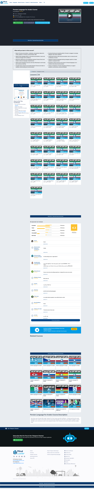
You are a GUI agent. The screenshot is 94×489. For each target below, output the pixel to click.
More (40, 2)
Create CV (27, 2)
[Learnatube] (4, 2)
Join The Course (18, 22)
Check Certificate (69, 450)
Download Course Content (42, 22)
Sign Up (86, 2)
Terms (66, 461)
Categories (15, 2)
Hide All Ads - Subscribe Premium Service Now (35, 40)
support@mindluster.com (18, 463)
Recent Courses (21, 2)
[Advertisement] (35, 32)
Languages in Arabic (40, 71)
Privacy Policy (68, 454)
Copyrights (67, 460)
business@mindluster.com (18, 460)
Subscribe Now (18, 440)
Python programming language (53, 454)
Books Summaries (34, 2)
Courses (32, 452)
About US (67, 456)
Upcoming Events (34, 456)
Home (11, 2)
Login (92, 2)
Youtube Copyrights (69, 458)
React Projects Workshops (53, 450)
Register (16, 105)
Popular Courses (33, 454)
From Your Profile (22, 111)
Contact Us (67, 452)
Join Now (86, 428)
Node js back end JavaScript (53, 452)
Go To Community (28, 22)
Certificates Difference (70, 463)
